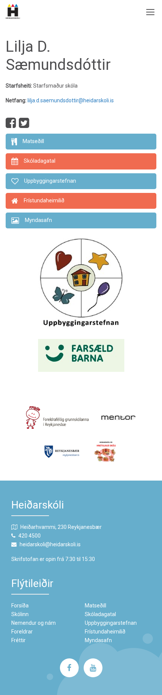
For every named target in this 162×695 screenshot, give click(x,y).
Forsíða (20, 606)
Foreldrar (22, 632)
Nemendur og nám (33, 623)
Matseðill (95, 606)
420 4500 (29, 536)
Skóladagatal (100, 614)
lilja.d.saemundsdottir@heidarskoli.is (71, 100)
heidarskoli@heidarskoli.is (50, 544)
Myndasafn (98, 640)
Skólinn (20, 614)
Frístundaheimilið (105, 632)
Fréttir (18, 640)
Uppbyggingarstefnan (111, 623)
